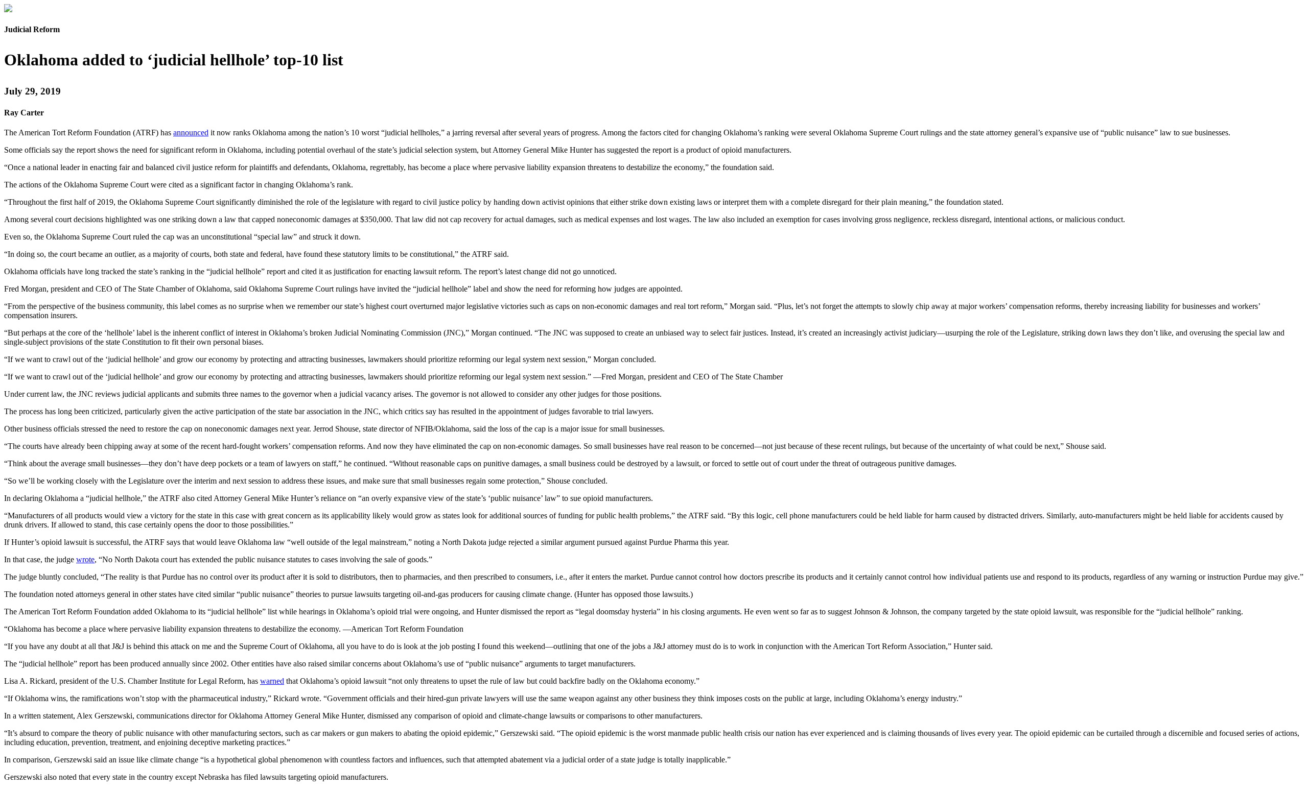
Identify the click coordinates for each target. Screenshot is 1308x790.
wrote (85, 559)
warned (272, 681)
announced (190, 132)
